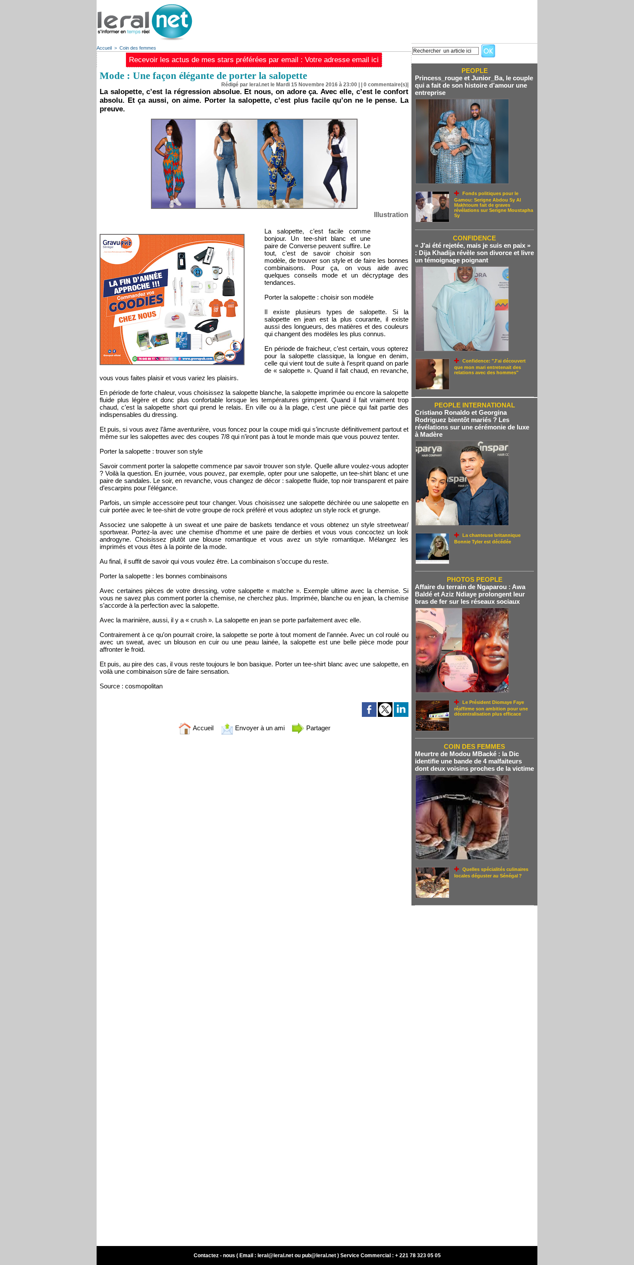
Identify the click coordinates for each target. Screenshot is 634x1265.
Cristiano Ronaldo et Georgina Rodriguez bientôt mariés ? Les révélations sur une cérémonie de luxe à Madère (472, 423)
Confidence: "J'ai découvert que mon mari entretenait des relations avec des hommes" (490, 366)
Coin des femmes (137, 47)
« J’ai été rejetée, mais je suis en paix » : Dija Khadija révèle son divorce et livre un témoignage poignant (474, 253)
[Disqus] (254, 855)
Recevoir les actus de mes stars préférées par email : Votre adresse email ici (254, 60)
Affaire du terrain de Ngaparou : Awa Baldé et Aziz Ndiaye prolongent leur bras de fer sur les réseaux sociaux (470, 594)
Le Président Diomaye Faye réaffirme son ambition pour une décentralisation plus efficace (491, 708)
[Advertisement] (380, 19)
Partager (317, 728)
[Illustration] (254, 121)
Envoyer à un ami (259, 728)
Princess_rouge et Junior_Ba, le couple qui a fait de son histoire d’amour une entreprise (474, 85)
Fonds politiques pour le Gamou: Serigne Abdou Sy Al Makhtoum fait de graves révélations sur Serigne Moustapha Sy (493, 204)
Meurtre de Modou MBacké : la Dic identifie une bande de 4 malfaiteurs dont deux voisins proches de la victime (474, 761)
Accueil (104, 47)
